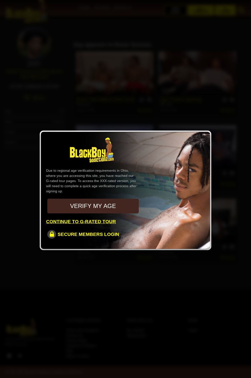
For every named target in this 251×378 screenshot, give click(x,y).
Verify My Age (93, 206)
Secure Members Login (88, 234)
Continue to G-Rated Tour (81, 221)
